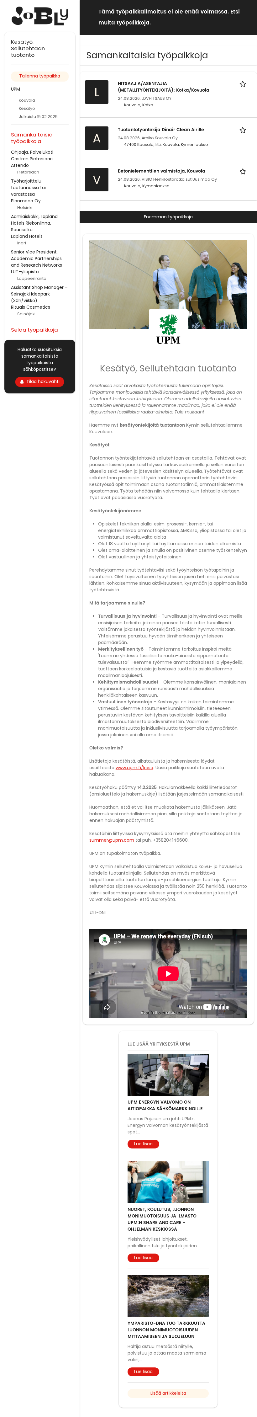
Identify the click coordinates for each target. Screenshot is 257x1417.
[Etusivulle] (39, 16)
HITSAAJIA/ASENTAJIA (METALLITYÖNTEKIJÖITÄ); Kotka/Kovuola (163, 87)
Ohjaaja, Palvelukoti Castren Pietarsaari (32, 155)
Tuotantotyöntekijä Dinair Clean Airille (161, 129)
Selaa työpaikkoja (34, 329)
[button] (247, 17)
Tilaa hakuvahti (43, 381)
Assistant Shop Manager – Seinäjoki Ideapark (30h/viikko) (39, 294)
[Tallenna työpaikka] (243, 83)
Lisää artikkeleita (168, 1393)
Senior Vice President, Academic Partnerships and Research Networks (36, 258)
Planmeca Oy (26, 201)
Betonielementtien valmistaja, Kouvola (161, 171)
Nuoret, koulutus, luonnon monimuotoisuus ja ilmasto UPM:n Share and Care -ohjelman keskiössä (162, 1219)
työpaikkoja (133, 23)
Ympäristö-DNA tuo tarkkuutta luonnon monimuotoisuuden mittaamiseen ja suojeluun (166, 1330)
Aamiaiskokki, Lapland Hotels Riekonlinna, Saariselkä (34, 223)
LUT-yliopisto (25, 272)
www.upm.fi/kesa (134, 767)
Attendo (20, 165)
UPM (15, 89)
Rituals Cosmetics (30, 307)
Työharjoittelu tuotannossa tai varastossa (28, 187)
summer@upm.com (111, 840)
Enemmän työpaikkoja (168, 217)
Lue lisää (143, 1144)
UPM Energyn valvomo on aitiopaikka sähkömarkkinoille (165, 1105)
